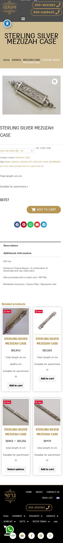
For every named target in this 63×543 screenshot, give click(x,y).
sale (56, 521)
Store (5, 516)
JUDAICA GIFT (26, 162)
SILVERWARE (54, 162)
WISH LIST (47, 498)
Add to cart (15, 385)
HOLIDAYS (34, 516)
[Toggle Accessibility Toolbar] (7, 23)
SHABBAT (17, 516)
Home (6, 60)
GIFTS (22, 521)
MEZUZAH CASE (31, 60)
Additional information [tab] (18, 253)
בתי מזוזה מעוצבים (22, 166)
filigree (7, 162)
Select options (15, 469)
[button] (23, 19)
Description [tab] (11, 245)
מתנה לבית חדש (6, 166)
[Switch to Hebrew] (58, 498)
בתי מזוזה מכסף (37, 166)
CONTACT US (53, 492)
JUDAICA (16, 60)
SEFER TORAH (39, 521)
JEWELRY (8, 521)
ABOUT (39, 492)
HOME (29, 492)
